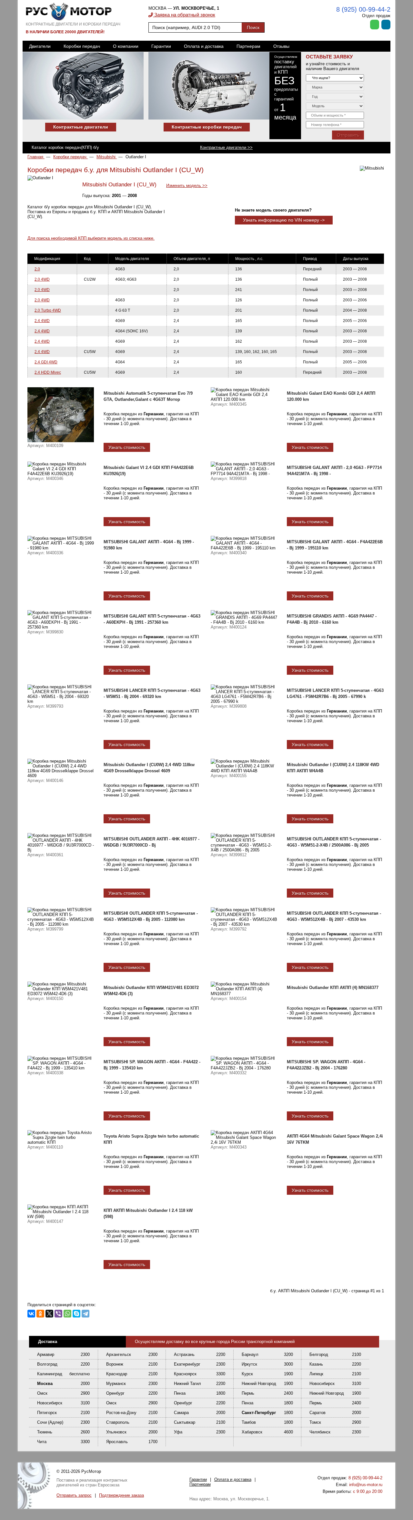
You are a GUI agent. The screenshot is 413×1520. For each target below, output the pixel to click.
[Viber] (58, 1313)
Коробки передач (82, 46)
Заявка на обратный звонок (184, 14)
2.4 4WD (42, 320)
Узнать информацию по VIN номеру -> (284, 220)
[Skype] (76, 1313)
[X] (49, 1313)
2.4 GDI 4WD (46, 362)
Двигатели (40, 46)
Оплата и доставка (204, 46)
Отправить (348, 135)
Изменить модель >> (186, 185)
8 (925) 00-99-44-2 (363, 9)
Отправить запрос (74, 1495)
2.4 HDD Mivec (48, 372)
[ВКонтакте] (31, 1313)
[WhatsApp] (67, 1313)
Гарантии (161, 46)
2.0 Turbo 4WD (48, 310)
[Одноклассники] (40, 1313)
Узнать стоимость (126, 447)
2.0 (37, 269)
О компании (125, 46)
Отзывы (281, 46)
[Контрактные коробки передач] (211, 117)
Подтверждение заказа (121, 1495)
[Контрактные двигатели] (85, 117)
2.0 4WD (42, 279)
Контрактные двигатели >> (226, 147)
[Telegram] (85, 1313)
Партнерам (248, 46)
